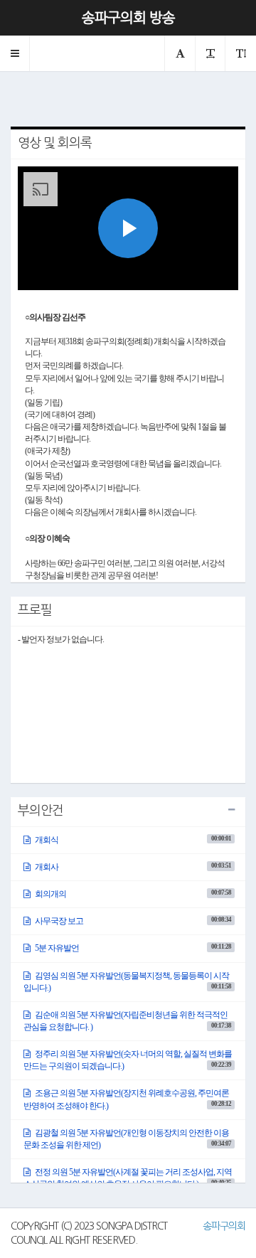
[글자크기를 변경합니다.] (210, 53)
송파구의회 (224, 1226)
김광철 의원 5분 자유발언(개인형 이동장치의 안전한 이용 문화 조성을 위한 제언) (127, 1139)
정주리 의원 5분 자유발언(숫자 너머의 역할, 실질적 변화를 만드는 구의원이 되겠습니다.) (127, 1060)
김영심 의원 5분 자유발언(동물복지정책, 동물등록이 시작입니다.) (127, 982)
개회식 (132, 840)
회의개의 (132, 894)
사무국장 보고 (132, 921)
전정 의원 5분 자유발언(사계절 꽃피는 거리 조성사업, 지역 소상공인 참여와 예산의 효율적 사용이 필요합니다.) (127, 1178)
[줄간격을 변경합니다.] (240, 53)
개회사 (132, 867)
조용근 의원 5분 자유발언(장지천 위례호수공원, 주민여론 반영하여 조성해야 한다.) (127, 1099)
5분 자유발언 (132, 948)
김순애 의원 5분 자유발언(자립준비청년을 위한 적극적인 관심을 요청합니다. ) (127, 1021)
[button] (15, 53)
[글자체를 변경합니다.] (179, 53)
